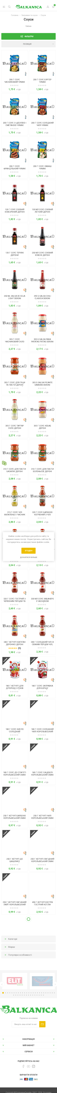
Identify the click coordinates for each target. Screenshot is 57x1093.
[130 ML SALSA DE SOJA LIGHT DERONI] (42, 193)
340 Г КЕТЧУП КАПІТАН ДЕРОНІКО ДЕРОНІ (14, 643)
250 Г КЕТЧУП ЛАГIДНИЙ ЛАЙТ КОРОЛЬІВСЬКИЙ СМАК (14, 904)
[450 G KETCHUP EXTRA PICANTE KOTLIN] (42, 886)
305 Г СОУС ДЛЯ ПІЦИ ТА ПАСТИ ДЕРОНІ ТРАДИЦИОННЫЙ (14, 384)
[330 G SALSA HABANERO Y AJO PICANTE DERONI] (42, 582)
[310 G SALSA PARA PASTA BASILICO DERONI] (14, 452)
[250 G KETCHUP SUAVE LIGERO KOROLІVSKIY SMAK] (14, 886)
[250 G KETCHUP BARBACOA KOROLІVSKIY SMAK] (14, 799)
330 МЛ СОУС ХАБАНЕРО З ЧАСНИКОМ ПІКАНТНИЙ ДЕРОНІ (42, 601)
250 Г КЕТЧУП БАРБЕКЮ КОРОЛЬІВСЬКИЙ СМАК (14, 817)
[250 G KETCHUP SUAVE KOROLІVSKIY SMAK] (42, 842)
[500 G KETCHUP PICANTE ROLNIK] (42, 1015)
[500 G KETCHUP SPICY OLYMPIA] (42, 972)
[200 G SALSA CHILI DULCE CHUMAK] (42, 106)
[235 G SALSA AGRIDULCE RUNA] (42, 1059)
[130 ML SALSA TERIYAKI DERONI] (14, 236)
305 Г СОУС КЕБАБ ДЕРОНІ (42, 427)
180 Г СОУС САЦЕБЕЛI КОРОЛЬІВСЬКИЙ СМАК (42, 773)
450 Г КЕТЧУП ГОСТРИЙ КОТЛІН (14, 946)
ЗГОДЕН (28, 551)
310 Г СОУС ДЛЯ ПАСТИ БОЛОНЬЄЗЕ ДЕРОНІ (42, 470)
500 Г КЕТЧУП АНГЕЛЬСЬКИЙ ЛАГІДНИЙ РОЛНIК (14, 1077)
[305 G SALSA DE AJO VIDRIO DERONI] (14, 323)
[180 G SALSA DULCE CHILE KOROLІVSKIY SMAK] (42, 713)
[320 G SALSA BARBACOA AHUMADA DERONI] (42, 496)
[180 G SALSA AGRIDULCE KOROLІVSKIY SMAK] (14, 713)
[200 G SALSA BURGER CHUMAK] (42, 63)
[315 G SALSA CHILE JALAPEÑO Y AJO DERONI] (14, 496)
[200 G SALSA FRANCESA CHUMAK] (14, 150)
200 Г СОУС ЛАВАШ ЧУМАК (42, 167)
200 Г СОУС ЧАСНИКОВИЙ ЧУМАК (14, 80)
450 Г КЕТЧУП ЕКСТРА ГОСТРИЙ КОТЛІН (42, 903)
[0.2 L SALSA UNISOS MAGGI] (14, 972)
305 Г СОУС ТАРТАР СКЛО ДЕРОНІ (14, 427)
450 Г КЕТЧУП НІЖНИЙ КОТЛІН (42, 946)
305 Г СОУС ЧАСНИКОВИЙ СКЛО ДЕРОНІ (14, 341)
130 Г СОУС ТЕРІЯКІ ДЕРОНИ (15, 254)
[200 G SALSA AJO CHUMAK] (14, 63)
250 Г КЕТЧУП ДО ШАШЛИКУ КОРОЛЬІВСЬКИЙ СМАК (14, 861)
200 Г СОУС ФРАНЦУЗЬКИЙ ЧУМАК (15, 167)
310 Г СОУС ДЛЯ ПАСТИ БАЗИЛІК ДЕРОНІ (14, 470)
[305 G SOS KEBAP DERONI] (42, 409)
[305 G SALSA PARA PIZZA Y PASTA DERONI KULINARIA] (14, 366)
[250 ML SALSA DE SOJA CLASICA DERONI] (42, 236)
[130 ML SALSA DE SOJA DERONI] (14, 193)
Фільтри (29, 36)
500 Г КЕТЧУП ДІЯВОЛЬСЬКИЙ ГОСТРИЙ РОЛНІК (42, 1034)
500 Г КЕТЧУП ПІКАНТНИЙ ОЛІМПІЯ (42, 990)
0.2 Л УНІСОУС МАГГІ (14, 989)
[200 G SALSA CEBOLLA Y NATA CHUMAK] (14, 106)
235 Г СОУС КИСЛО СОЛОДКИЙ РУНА (42, 1076)
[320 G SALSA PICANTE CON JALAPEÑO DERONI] (14, 582)
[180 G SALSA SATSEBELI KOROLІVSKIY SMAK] (42, 756)
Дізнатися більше (28, 557)
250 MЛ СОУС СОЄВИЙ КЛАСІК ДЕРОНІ (42, 254)
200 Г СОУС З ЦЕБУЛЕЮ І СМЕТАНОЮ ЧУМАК (14, 124)
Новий (5, 660)
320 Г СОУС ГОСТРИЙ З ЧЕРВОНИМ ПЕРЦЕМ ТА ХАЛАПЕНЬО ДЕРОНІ (15, 601)
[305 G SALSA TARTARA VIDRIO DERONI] (14, 409)
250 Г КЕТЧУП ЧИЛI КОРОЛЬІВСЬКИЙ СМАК (42, 817)
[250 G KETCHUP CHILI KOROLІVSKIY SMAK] (42, 799)
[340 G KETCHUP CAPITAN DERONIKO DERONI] (14, 626)
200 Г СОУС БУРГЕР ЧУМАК (42, 80)
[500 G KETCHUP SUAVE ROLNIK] (14, 1059)
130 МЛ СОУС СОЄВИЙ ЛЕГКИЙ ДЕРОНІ (42, 210)
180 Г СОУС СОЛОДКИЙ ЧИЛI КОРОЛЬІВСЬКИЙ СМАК (42, 731)
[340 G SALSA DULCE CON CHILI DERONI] (42, 626)
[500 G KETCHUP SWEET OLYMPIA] (14, 1015)
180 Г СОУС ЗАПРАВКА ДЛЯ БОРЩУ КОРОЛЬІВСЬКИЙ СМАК (42, 688)
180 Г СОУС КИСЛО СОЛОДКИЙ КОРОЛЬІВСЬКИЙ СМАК (14, 731)
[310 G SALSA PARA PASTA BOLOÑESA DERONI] (42, 452)
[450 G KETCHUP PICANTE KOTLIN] (14, 929)
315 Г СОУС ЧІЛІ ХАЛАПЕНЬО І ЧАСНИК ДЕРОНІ (14, 514)
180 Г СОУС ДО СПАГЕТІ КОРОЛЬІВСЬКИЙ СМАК (14, 773)
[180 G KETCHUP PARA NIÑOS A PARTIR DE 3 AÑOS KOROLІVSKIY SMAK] (14, 669)
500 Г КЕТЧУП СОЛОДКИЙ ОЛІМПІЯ (14, 1033)
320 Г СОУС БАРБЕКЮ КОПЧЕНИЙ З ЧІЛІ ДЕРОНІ (42, 514)
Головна (14, 15)
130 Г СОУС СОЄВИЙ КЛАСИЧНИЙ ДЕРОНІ (15, 210)
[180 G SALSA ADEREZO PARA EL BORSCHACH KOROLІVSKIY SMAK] (42, 669)
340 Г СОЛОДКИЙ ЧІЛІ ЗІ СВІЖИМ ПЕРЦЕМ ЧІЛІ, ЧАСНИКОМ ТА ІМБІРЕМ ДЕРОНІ (42, 645)
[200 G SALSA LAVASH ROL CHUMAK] (42, 150)
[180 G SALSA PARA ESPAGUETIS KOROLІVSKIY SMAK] (14, 756)
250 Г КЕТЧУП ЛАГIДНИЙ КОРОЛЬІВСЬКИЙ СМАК (42, 860)
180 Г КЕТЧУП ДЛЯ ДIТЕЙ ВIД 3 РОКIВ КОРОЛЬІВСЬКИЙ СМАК (14, 688)
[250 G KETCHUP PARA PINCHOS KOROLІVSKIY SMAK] (14, 842)
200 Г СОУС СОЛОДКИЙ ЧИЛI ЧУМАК (42, 124)
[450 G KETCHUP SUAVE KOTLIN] (42, 929)
